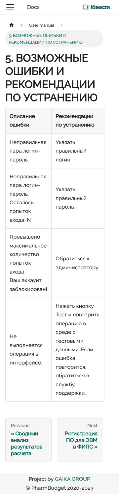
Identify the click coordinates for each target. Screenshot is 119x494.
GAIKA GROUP (72, 479)
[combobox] (96, 7)
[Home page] (11, 25)
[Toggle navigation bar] (10, 7)
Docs (33, 7)
